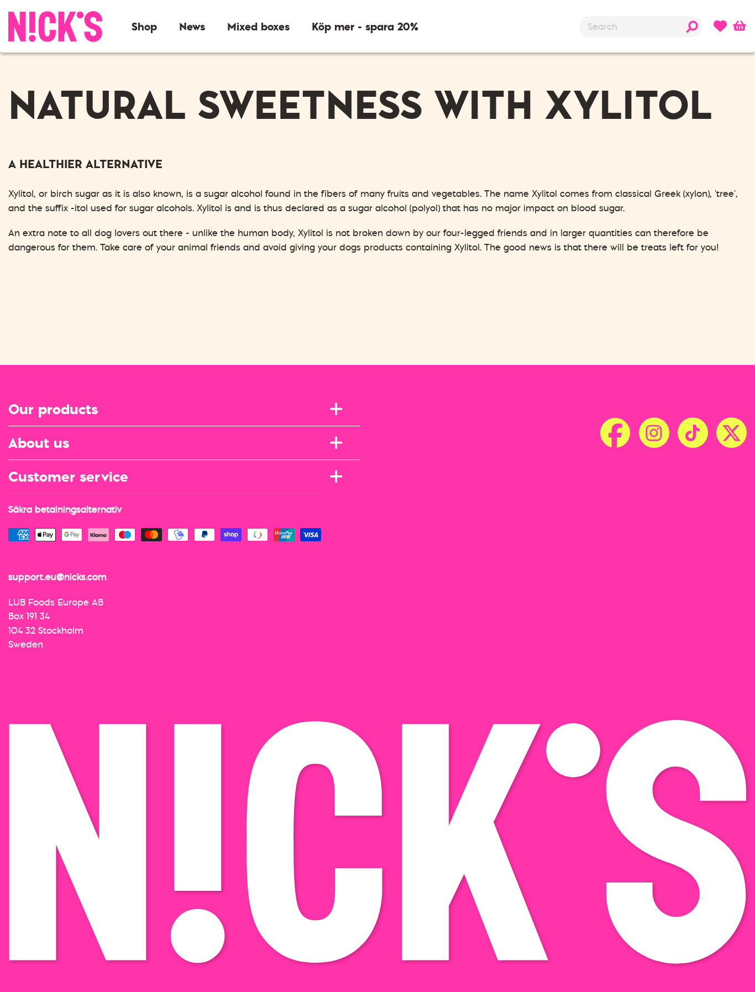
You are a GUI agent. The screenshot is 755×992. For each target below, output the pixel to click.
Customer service (68, 476)
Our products (53, 409)
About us (38, 442)
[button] (144, 27)
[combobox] (640, 26)
